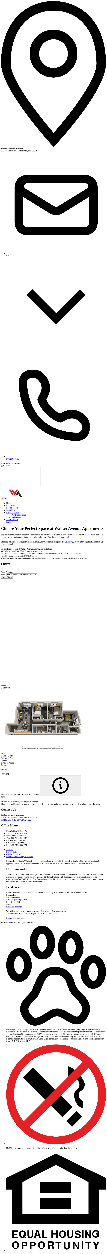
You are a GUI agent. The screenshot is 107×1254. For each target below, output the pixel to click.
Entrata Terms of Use (15, 918)
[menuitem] (56, 503)
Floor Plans (11, 505)
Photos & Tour (12, 508)
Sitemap (9, 849)
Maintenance (16, 517)
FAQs (8, 522)
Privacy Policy (12, 852)
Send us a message (14, 907)
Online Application (73, 542)
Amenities (10, 510)
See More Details (8, 758)
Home (8, 503)
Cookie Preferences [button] (14, 854)
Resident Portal (12, 512)
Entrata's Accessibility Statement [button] (19, 856)
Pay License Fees (18, 515)
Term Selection (7, 572)
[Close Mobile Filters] (2, 569)
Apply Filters (7, 577)
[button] (56, 1025)
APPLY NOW (12, 519)
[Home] (15, 496)
